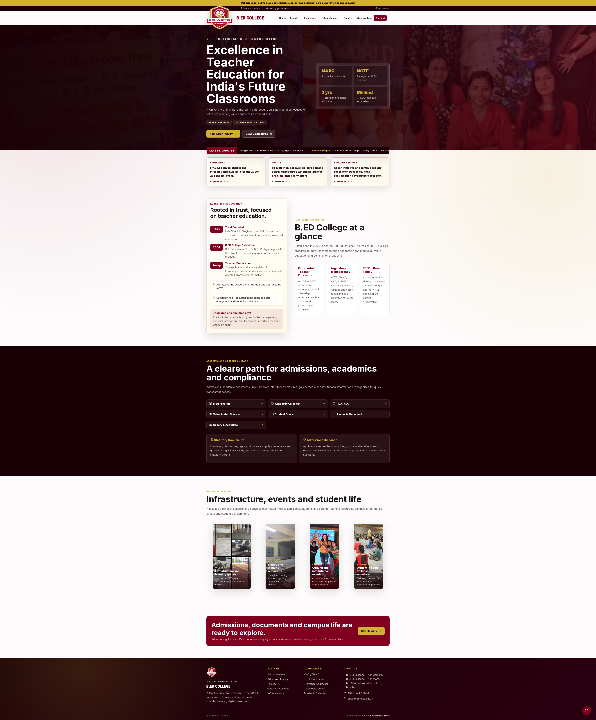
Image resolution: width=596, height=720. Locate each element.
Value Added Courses (227, 414)
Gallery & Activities (225, 424)
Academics (310, 18)
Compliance (330, 18)
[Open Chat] (586, 710)
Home (282, 18)
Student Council (285, 414)
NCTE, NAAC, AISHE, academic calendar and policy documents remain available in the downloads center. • (374, 150)
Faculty (347, 18)
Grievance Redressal (316, 683)
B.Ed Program (221, 403)
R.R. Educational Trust (378, 715)
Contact (380, 18)
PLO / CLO (343, 403)
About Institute (276, 674)
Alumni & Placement (349, 414)
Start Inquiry (369, 631)
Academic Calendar (287, 403)
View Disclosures (257, 133)
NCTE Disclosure (314, 679)
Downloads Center (314, 688)
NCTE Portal (384, 8)
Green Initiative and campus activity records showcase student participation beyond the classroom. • (243, 150)
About (293, 18)
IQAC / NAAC (311, 674)
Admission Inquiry (221, 133)
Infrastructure (364, 18)
